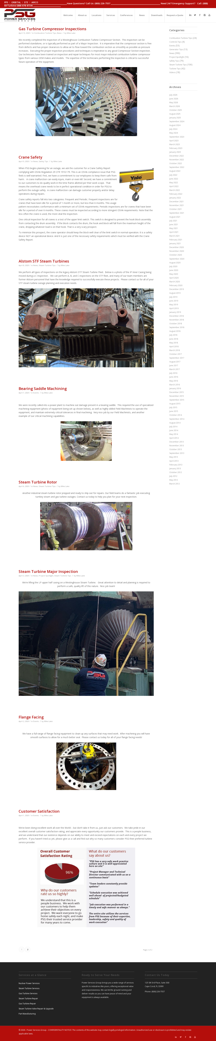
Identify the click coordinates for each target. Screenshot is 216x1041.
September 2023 (176, 136)
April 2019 (174, 308)
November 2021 (176, 205)
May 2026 (173, 102)
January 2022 (175, 197)
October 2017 (175, 354)
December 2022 (176, 155)
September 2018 (176, 327)
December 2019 (176, 289)
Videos (172, 72)
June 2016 (173, 377)
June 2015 (173, 411)
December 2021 (176, 201)
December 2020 (176, 247)
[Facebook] (199, 15)
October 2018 (175, 323)
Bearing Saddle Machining (43, 388)
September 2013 (176, 453)
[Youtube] (209, 15)
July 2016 (173, 373)
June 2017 (173, 365)
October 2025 (175, 110)
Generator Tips (176, 49)
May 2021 (173, 228)
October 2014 (175, 415)
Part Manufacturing (27, 1013)
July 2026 (173, 95)
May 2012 (173, 480)
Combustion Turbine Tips (45, 33)
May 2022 (173, 182)
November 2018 (176, 319)
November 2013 (176, 445)
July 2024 (173, 129)
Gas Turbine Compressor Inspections (52, 28)
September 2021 (176, 213)
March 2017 (174, 369)
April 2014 (174, 438)
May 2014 (173, 434)
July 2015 (173, 407)
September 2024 (176, 121)
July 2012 (173, 476)
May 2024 (173, 133)
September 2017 (176, 358)
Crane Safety (30, 157)
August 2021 (174, 217)
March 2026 (174, 106)
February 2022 (175, 194)
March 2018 (174, 350)
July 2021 (173, 220)
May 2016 (173, 380)
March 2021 (174, 236)
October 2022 (175, 163)
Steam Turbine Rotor (38, 482)
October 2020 (175, 255)
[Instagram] (204, 15)
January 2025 (175, 117)
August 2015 (174, 403)
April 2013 (174, 461)
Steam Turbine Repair (28, 998)
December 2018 (176, 316)
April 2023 (174, 140)
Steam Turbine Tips (47, 265)
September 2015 (176, 399)
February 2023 (175, 148)
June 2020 (173, 270)
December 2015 (176, 392)
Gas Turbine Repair (27, 1003)
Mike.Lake (71, 33)
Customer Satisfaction (39, 811)
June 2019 (173, 300)
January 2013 (175, 468)
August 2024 (174, 125)
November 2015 (176, 396)
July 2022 (173, 175)
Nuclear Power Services (29, 983)
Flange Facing (31, 717)
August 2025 (174, 114)
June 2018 (173, 339)
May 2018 (173, 342)
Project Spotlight (46, 575)
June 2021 (173, 224)
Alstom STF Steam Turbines (44, 261)
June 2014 (173, 430)
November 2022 (176, 159)
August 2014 (174, 422)
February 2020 (175, 285)
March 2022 (174, 190)
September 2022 (176, 167)
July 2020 (173, 266)
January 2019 (175, 312)
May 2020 (173, 274)
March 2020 (174, 281)
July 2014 (173, 426)
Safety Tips (43, 161)
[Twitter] (195, 15)
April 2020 (174, 277)
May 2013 (173, 457)
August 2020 (174, 262)
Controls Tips (175, 42)
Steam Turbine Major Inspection (48, 571)
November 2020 (176, 251)
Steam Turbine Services (29, 988)
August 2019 (174, 293)
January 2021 (175, 243)
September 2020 (176, 258)
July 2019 (173, 297)
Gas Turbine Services (28, 993)
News (59, 33)
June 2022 (173, 178)
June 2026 (173, 98)
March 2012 (174, 483)
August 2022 (174, 171)
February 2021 (175, 239)
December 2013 (176, 441)
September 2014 (176, 419)
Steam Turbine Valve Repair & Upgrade (36, 1008)
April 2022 (174, 186)
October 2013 (175, 449)
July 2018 (173, 335)
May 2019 (173, 304)
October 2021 (175, 209)
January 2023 (175, 152)
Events (36, 393)
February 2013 (175, 464)
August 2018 (174, 331)
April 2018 (174, 346)
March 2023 (174, 144)
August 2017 (174, 361)
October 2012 (175, 472)
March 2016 (174, 384)
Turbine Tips (175, 68)
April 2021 (174, 232)
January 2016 (175, 388)
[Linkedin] (190, 15)
